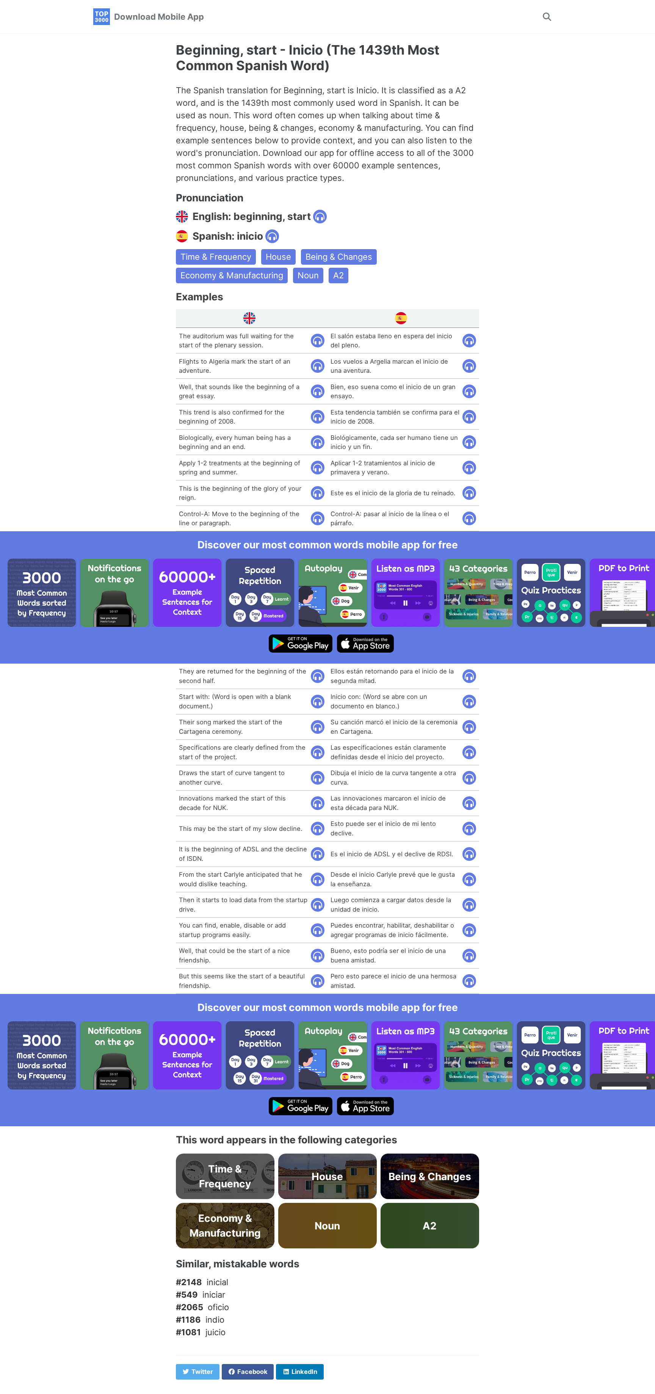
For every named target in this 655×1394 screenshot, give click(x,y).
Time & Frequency (215, 257)
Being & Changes (339, 257)
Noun (308, 275)
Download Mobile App (159, 17)
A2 (338, 275)
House (278, 257)
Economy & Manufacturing (231, 275)
